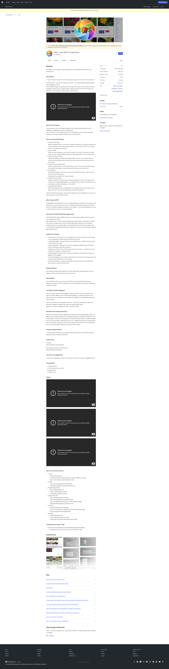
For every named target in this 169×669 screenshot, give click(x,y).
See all (121, 106)
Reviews (56, 60)
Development (73, 60)
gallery (114, 85)
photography (114, 88)
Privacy (7, 655)
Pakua (120, 53)
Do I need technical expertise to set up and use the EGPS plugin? (62, 604)
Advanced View (103, 95)
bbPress (135, 653)
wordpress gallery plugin (117, 91)
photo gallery (119, 85)
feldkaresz (58, 54)
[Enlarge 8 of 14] (77, 561)
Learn (70, 649)
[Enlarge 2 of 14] (60, 548)
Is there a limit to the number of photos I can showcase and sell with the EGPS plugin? (67, 600)
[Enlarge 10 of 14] (94, 539)
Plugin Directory (8, 6)
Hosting (7, 653)
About (6, 649)
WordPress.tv (72, 655)
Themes (39, 651)
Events (102, 651)
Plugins (38, 653)
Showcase (39, 649)
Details (49, 60)
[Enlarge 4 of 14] (60, 568)
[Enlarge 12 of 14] (94, 558)
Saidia (121, 60)
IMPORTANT (49, 587)
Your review (102, 106)
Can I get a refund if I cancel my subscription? (57, 621)
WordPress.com (137, 649)
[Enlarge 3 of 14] (60, 558)
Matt (134, 651)
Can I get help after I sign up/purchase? (55, 596)
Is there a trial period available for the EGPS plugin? (58, 592)
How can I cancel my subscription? (54, 617)
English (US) (120, 82)
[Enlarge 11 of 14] (94, 549)
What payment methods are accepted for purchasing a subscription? (63, 612)
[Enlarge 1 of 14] (60, 539)
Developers (71, 653)
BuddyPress (136, 655)
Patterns (39, 655)
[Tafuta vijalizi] (19, 15)
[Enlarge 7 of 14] (77, 550)
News (6, 651)
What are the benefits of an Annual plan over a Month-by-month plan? (63, 608)
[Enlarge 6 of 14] (77, 539)
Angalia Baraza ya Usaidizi (106, 117)
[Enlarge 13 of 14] (94, 568)
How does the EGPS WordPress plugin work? (57, 583)
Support (71, 651)
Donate (103, 653)
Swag (103, 655)
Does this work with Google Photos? (55, 579)
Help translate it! (94, 10)
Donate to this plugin (105, 130)
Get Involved (104, 649)
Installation (63, 60)
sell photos (120, 88)
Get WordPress (162, 2)
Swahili (19, 661)
